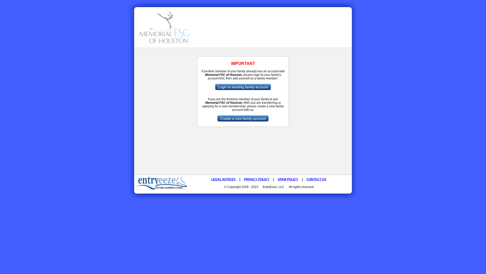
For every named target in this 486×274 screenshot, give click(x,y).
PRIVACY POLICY (256, 179)
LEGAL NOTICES (223, 179)
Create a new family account (243, 118)
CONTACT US (316, 179)
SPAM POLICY (288, 179)
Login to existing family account (243, 87)
